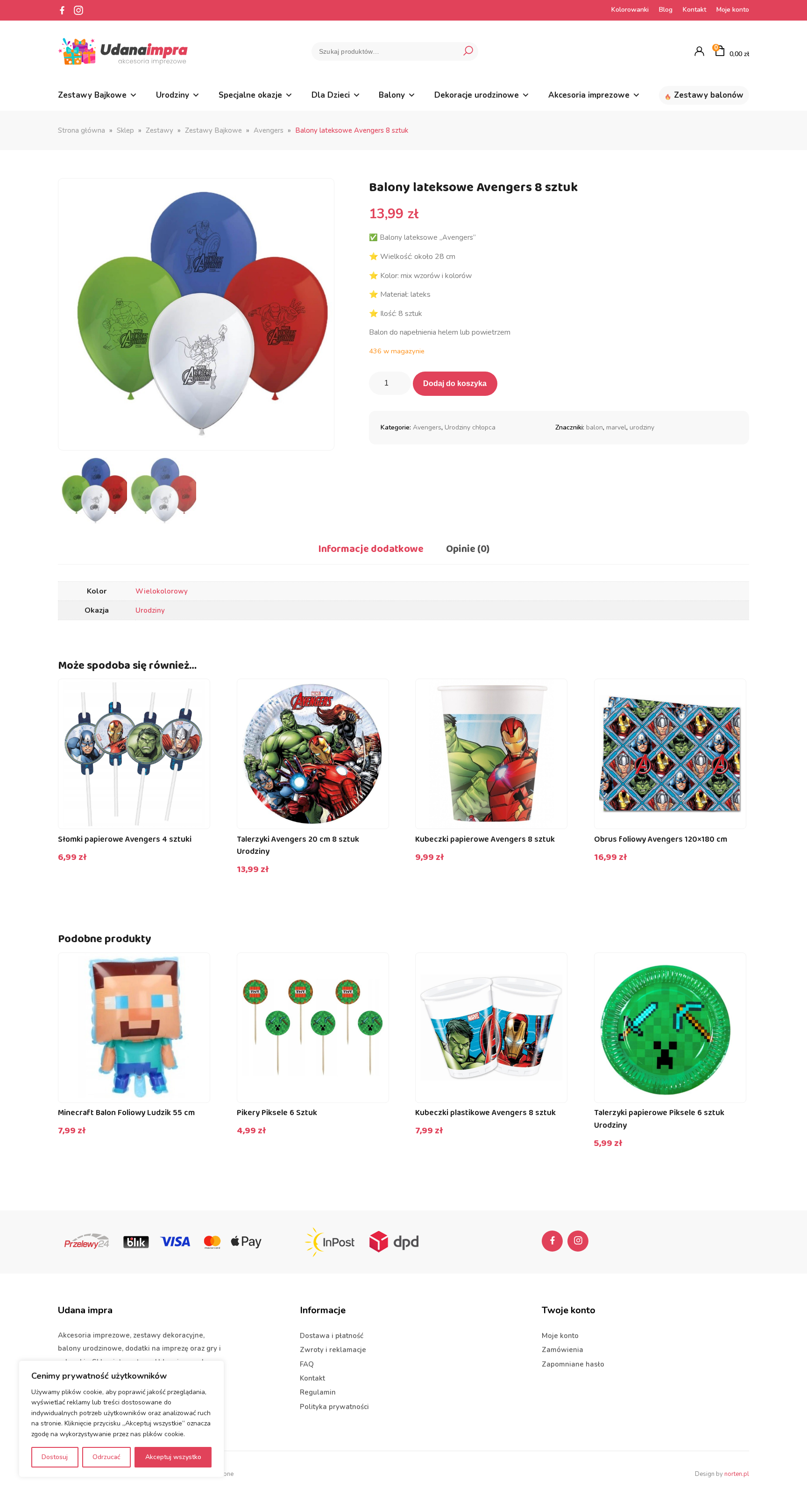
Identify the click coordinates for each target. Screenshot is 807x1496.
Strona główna (81, 130)
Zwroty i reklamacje (333, 1349)
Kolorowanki (630, 9)
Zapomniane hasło (573, 1364)
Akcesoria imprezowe (589, 95)
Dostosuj (55, 1457)
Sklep (125, 130)
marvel (616, 427)
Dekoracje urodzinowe (476, 95)
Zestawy (159, 130)
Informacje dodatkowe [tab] (371, 549)
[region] (121, 1418)
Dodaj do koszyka (455, 383)
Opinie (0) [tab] (467, 549)
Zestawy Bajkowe (92, 95)
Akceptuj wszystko (173, 1457)
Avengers (268, 130)
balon (594, 427)
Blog (665, 9)
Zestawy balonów (708, 95)
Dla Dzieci (330, 95)
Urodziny (172, 95)
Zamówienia (562, 1349)
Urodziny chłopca (470, 427)
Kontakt (694, 9)
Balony (392, 95)
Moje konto (732, 9)
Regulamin (318, 1392)
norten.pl (736, 1474)
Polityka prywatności (334, 1406)
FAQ (307, 1364)
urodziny (642, 427)
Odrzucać (106, 1457)
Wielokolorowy (161, 591)
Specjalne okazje (250, 95)
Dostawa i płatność (331, 1335)
